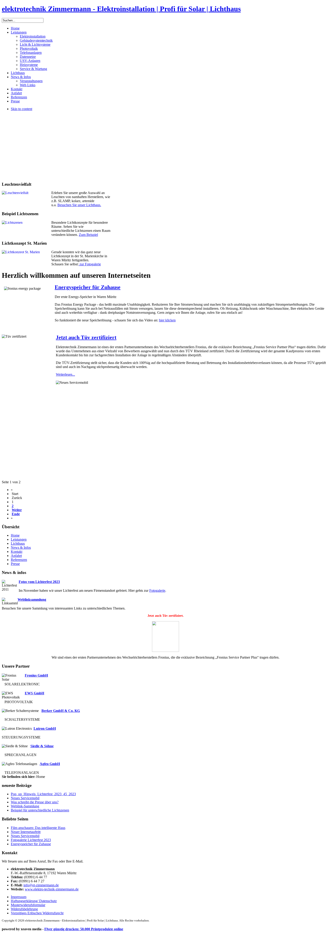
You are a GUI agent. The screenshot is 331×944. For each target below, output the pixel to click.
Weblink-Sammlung (25, 806)
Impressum (18, 897)
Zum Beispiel (88, 235)
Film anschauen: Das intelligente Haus (38, 828)
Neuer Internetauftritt (26, 832)
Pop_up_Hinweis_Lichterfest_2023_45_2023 (43, 794)
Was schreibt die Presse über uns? (35, 802)
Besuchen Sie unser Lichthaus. (79, 205)
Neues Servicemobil (25, 798)
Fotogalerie (157, 590)
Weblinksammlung (32, 599)
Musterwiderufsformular (28, 905)
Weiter (17, 510)
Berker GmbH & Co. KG (60, 711)
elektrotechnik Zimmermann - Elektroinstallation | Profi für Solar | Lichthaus (121, 9)
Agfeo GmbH (50, 764)
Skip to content (21, 109)
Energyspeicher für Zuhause (87, 287)
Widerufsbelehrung (24, 909)
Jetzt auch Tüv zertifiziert (86, 337)
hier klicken (167, 320)
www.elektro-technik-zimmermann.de (52, 889)
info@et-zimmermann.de (41, 885)
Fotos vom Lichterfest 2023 (39, 582)
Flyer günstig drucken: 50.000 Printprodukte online (83, 929)
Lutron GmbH (45, 728)
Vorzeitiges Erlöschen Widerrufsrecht (37, 913)
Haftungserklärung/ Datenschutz (34, 901)
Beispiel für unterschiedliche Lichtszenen (40, 810)
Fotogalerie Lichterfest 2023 (31, 840)
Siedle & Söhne (42, 746)
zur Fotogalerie (90, 264)
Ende (16, 514)
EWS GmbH (34, 693)
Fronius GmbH (36, 675)
